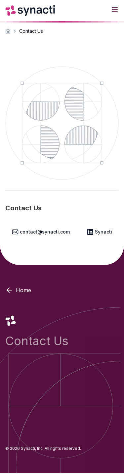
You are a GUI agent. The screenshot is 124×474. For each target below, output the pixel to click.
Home (23, 290)
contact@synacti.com (45, 232)
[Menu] (115, 9)
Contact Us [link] (31, 31)
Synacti (103, 232)
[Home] (31, 10)
